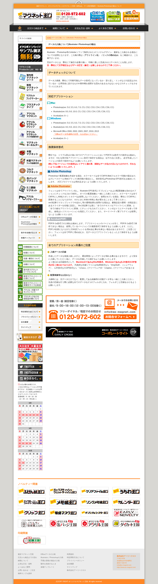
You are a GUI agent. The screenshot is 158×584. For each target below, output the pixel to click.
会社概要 (70, 564)
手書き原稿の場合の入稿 (50, 561)
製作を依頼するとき (48, 564)
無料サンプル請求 (25, 573)
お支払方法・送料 (25, 564)
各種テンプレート (47, 567)
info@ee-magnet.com (62, 21)
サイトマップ (72, 567)
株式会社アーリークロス (76, 570)
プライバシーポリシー (75, 561)
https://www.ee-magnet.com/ (126, 567)
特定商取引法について (75, 557)
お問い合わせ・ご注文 (26, 570)
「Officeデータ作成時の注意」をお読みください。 (75, 134)
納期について (23, 561)
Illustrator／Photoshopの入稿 (52, 557)
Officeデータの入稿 (48, 554)
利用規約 (70, 554)
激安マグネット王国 (25, 554)
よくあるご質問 (24, 567)
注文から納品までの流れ (27, 557)
